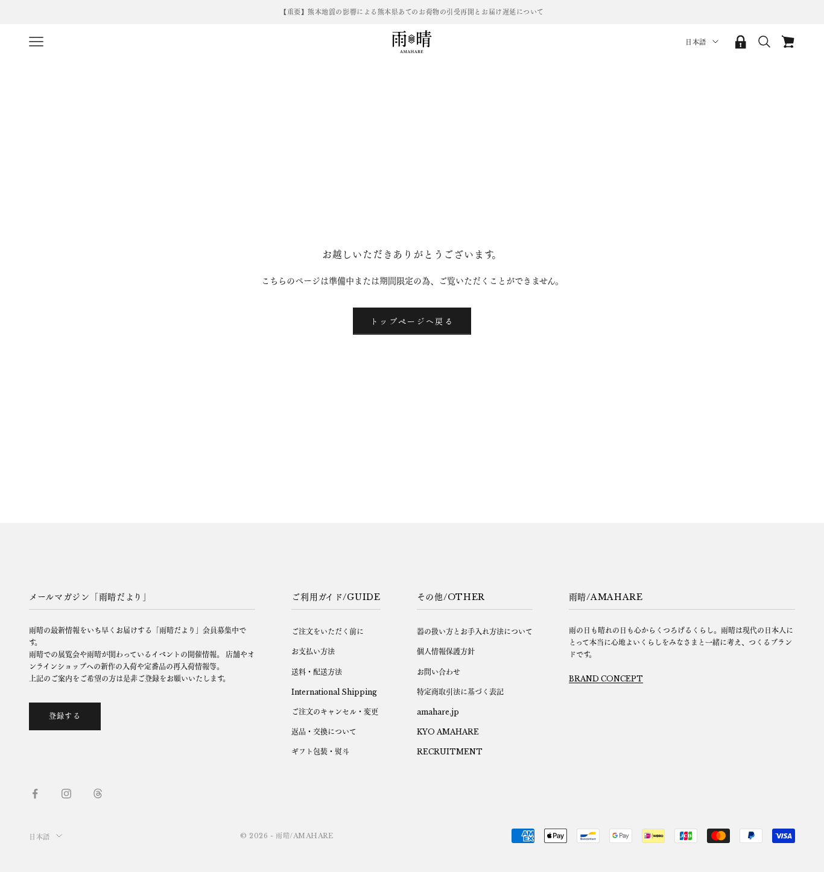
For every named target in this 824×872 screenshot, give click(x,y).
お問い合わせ (438, 672)
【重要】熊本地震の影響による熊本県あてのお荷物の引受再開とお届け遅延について (412, 12)
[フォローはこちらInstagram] (66, 794)
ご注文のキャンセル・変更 (334, 711)
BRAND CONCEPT (606, 678)
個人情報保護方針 (446, 651)
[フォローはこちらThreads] (98, 794)
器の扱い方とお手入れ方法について (475, 631)
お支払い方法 (313, 651)
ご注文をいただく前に (327, 631)
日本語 (695, 42)
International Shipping (334, 692)
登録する (65, 716)
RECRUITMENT (450, 751)
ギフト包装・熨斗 (320, 751)
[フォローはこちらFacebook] (35, 794)
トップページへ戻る (412, 321)
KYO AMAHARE (448, 731)
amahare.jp (438, 711)
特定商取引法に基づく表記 (460, 692)
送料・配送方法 (316, 672)
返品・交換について (324, 731)
